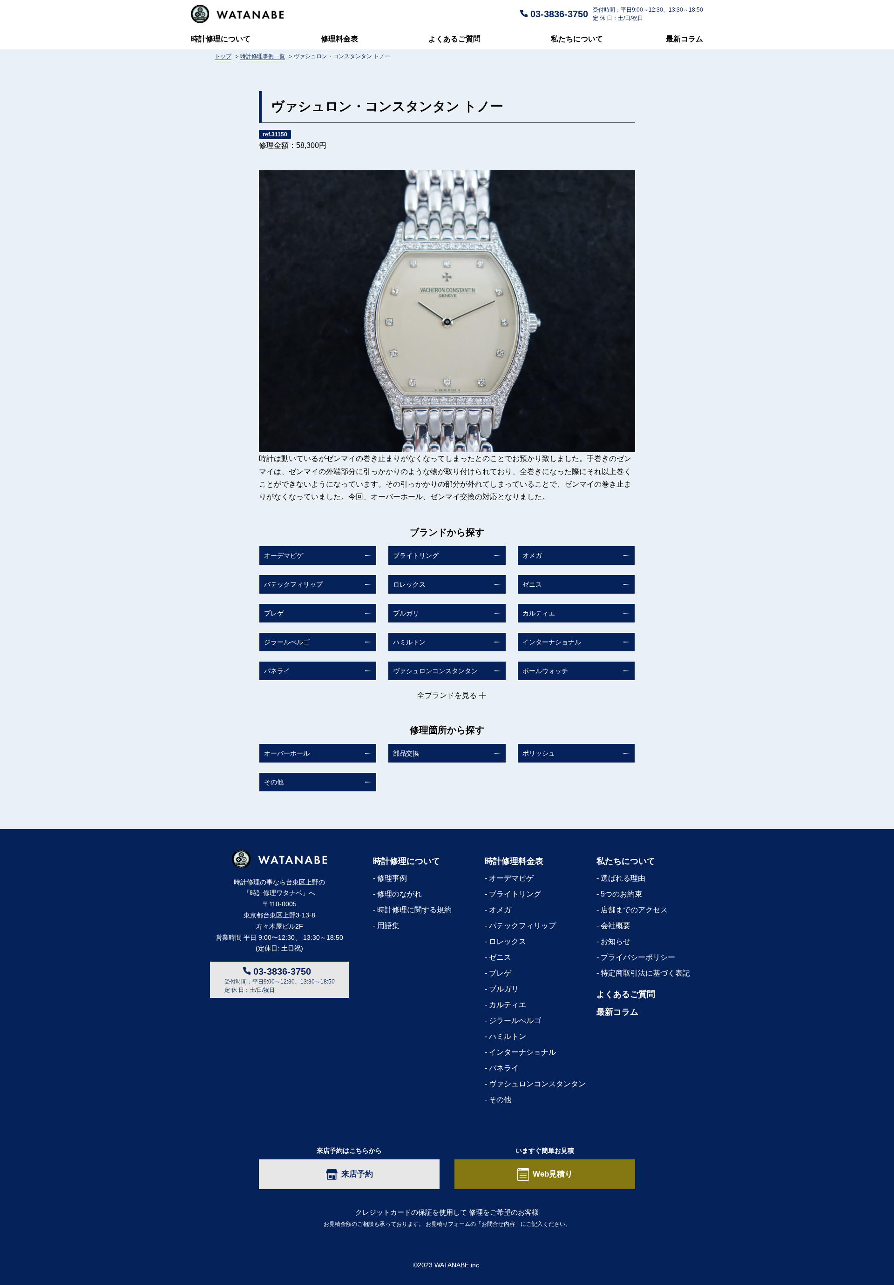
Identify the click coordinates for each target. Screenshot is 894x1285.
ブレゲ (274, 613)
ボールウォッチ (545, 671)
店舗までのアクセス (634, 910)
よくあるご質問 (454, 38)
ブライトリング (416, 555)
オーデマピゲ (283, 555)
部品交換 (406, 753)
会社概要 (615, 926)
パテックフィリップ (293, 584)
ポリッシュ (538, 753)
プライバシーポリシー (638, 957)
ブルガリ (406, 613)
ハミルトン (409, 642)
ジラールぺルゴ (287, 642)
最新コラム (684, 38)
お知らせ (615, 941)
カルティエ (538, 613)
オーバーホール (287, 753)
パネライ (277, 671)
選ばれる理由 (623, 878)
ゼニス (532, 584)
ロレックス (409, 584)
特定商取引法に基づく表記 (645, 973)
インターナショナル (551, 642)
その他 (274, 782)
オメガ (532, 555)
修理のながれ (399, 894)
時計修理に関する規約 (414, 910)
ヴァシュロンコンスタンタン (435, 671)
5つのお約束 (621, 894)
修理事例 (392, 878)
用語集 (388, 926)
